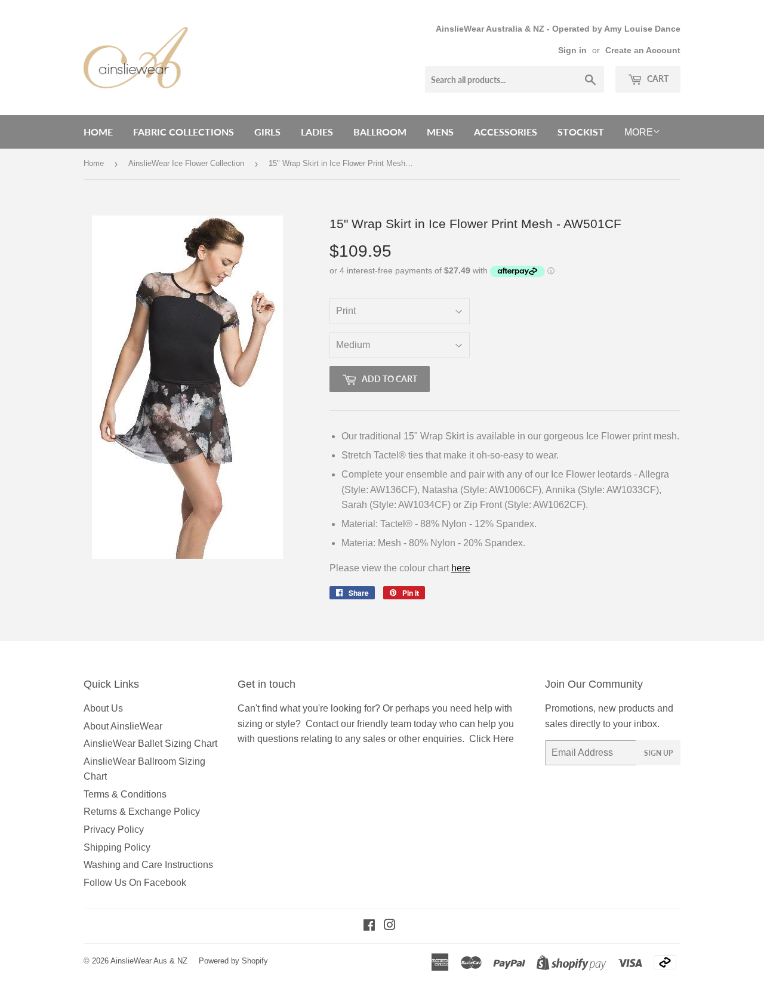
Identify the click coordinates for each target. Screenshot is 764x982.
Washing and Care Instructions (148, 865)
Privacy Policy (114, 829)
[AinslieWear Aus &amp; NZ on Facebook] (369, 926)
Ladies (317, 131)
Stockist (580, 131)
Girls (267, 131)
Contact (322, 724)
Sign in (572, 50)
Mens (440, 131)
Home (98, 131)
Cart (656, 78)
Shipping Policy (117, 847)
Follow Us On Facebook (135, 883)
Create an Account (642, 50)
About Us (103, 708)
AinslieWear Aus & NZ (148, 960)
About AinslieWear (123, 726)
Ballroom (379, 131)
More (638, 132)
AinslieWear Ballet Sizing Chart (150, 743)
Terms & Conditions (125, 794)
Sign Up (658, 753)
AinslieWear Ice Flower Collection (186, 163)
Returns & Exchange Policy (142, 811)
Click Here (491, 739)
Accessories (505, 131)
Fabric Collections (183, 131)
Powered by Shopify (233, 960)
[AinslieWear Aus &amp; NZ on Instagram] (390, 926)
